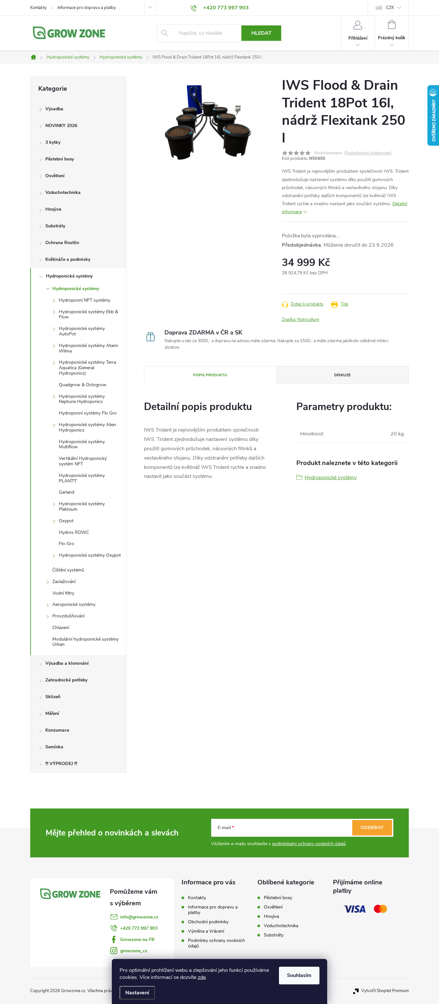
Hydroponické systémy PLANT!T (82, 478)
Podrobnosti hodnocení (368, 153)
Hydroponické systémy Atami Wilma (88, 348)
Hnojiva (53, 209)
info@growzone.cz (139, 917)
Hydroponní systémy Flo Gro (88, 413)
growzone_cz (133, 951)
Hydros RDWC (74, 532)
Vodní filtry (63, 593)
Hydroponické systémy (69, 276)
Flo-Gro (66, 544)
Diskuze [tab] (342, 375)
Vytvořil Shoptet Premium (385, 991)
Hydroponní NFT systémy (84, 300)
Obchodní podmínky (208, 922)
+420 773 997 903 (138, 928)
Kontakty (38, 8)
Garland (66, 492)
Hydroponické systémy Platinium (82, 506)
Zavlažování (64, 582)
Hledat (261, 33)
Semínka (54, 747)
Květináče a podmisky (67, 259)
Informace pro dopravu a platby (87, 8)
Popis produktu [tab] (210, 375)
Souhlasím (299, 975)
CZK (390, 8)
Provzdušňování (68, 616)
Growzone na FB (137, 939)
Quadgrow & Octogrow (82, 385)
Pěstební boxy (59, 159)
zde (202, 977)
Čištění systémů (68, 570)
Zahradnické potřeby (66, 680)
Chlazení (60, 628)
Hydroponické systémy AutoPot (82, 331)
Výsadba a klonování (67, 663)
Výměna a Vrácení (206, 931)
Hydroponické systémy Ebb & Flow (88, 314)
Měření (52, 713)
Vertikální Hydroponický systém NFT (83, 461)
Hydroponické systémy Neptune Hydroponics (82, 399)
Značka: (300, 320)
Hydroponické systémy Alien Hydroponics (87, 427)
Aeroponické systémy (73, 604)
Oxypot (66, 521)
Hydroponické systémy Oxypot (90, 555)
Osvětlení (55, 176)
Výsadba (54, 109)
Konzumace (57, 730)
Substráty (55, 226)
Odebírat (372, 828)
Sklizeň (52, 697)
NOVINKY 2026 (61, 126)
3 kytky (52, 142)
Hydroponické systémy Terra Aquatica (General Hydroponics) (87, 367)
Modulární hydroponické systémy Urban (85, 642)
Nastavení (137, 992)
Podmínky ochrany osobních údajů (216, 943)
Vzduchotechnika (63, 192)
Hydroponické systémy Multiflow (82, 444)
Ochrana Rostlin (62, 243)
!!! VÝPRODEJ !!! (61, 764)
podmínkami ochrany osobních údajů (309, 844)
